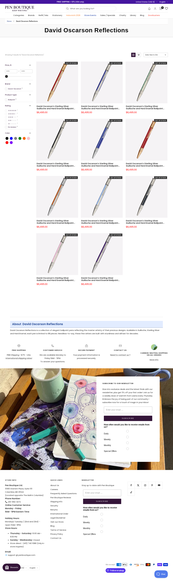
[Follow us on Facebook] (131, 485)
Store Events (90, 15)
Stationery (57, 15)
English (163, 2)
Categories (18, 15)
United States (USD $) (145, 2)
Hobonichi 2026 (73, 15)
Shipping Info (56, 501)
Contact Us (55, 538)
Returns (54, 509)
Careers (54, 489)
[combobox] (92, 8)
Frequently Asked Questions (63, 493)
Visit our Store (57, 522)
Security (54, 505)
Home (9, 21)
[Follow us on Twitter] (138, 485)
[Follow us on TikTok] (131, 492)
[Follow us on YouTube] (159, 485)
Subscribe (128, 418)
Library (133, 15)
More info (154, 359)
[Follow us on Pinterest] (152, 485)
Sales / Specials (107, 15)
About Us (54, 485)
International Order (59, 513)
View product (57, 85)
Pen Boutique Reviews (60, 497)
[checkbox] (7, 138)
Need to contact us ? (120, 355)
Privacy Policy (56, 534)
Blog (142, 15)
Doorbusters (154, 15)
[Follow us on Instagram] (145, 485)
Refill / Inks (43, 15)
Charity (122, 15)
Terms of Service (58, 530)
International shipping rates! (19, 358)
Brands (31, 15)
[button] (149, 8)
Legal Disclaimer (57, 517)
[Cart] (160, 8)
